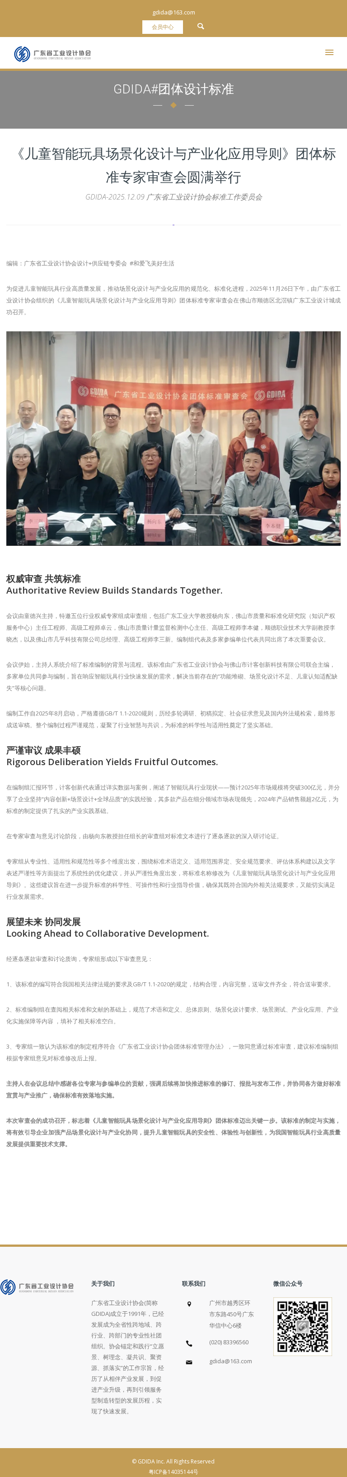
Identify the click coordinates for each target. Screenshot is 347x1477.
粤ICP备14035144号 (173, 1472)
